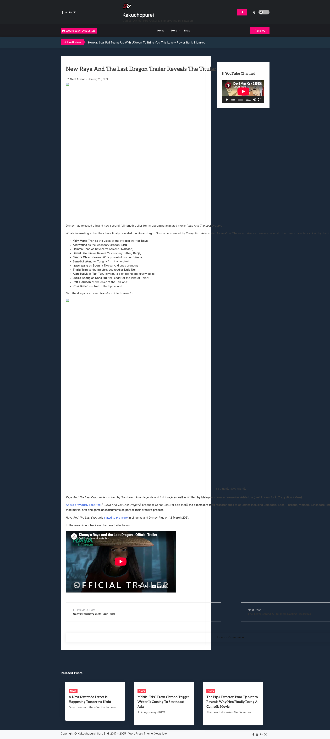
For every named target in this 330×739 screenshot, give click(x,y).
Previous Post (86, 610)
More (174, 30)
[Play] (227, 99)
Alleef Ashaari (77, 79)
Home (160, 30)
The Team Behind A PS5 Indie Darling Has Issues (279, 614)
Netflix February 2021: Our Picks (94, 614)
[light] (259, 12)
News (73, 690)
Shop (187, 30)
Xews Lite (160, 733)
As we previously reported (83, 505)
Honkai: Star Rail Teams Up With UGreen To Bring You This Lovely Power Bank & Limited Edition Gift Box (157, 42)
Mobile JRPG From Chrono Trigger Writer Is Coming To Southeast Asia (163, 702)
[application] (243, 91)
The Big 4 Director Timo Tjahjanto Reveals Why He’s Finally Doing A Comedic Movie (232, 702)
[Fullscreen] (260, 99)
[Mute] (254, 99)
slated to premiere (116, 517)
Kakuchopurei (138, 15)
